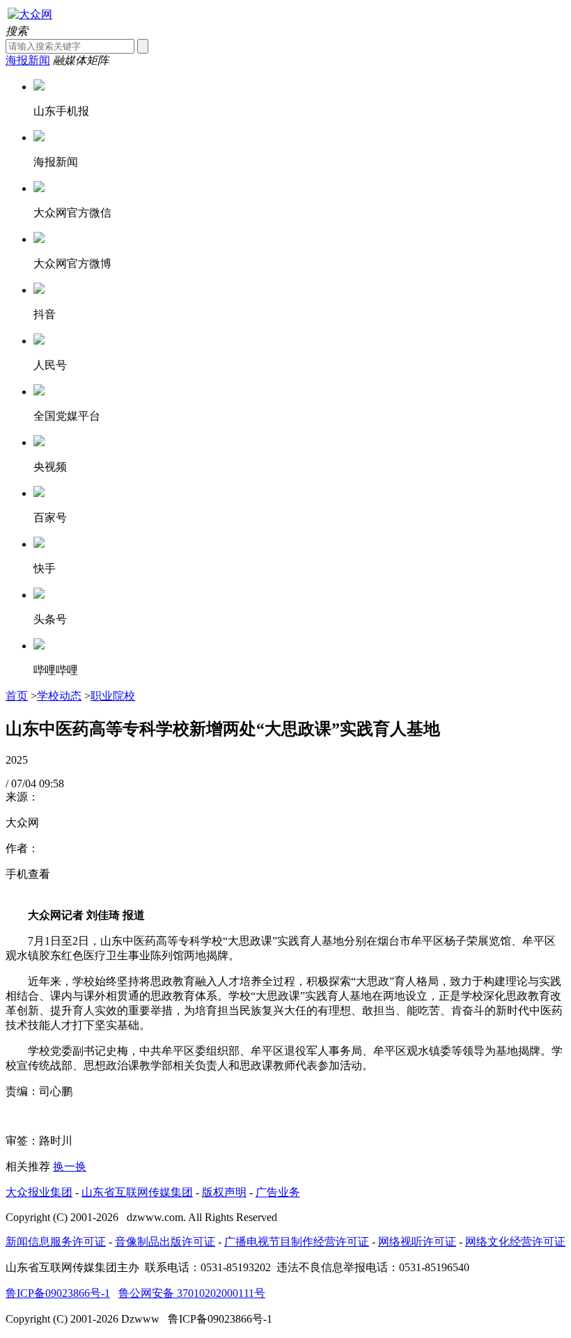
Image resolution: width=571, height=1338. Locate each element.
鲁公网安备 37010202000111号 (191, 1293)
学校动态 (59, 696)
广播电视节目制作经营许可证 (296, 1242)
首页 (17, 696)
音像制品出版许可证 (165, 1242)
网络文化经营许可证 (515, 1242)
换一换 (69, 1166)
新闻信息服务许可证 (56, 1242)
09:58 (51, 783)
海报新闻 (28, 60)
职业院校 (113, 696)
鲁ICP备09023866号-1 (58, 1293)
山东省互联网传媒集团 (137, 1192)
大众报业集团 (39, 1192)
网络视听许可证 (417, 1242)
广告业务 (278, 1192)
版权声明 (224, 1192)
